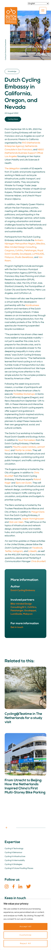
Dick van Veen (16, 522)
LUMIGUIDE (38, 254)
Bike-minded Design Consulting (20, 247)
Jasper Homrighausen (33, 519)
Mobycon (9, 257)
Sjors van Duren (24, 483)
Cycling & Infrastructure (15, 856)
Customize (25, 935)
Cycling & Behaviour (13, 852)
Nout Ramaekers (26, 440)
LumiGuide (16, 614)
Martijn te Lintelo (23, 450)
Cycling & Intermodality (15, 860)
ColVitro (19, 250)
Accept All (25, 927)
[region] (25, 924)
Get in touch (17, 627)
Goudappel (25, 254)
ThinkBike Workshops (24, 394)
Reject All (25, 943)
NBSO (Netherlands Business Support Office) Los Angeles (24, 153)
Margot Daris (37, 512)
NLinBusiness (32, 305)
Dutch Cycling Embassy (23, 590)
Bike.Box (40, 244)
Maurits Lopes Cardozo (24, 447)
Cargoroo (9, 250)
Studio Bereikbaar (24, 257)
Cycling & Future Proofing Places (19, 868)
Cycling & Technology (14, 849)
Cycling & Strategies (13, 864)
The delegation (12, 168)
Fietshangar (30, 250)
